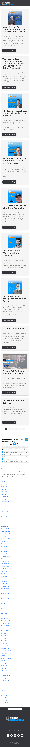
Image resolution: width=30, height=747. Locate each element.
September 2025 (6, 509)
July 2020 (4, 663)
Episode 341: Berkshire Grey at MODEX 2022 (13, 372)
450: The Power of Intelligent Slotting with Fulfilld (14, 298)
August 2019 (4, 690)
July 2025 (4, 514)
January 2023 (5, 588)
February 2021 (5, 645)
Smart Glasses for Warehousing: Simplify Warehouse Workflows (13, 29)
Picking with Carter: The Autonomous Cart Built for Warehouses (14, 160)
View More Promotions (15, 709)
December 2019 (5, 680)
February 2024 (5, 556)
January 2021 (5, 648)
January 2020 (5, 678)
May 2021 (3, 638)
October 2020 (5, 655)
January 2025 (5, 529)
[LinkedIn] (7, 433)
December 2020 (6, 650)
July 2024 (4, 544)
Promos (26, 728)
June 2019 (4, 695)
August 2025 (4, 511)
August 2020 (5, 660)
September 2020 (6, 658)
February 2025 (5, 526)
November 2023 (6, 563)
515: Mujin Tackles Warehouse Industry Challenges (12, 253)
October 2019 (5, 685)
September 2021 (6, 628)
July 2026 (4, 484)
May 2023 (4, 578)
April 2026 (4, 491)
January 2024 (5, 558)
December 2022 (6, 591)
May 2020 (4, 668)
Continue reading (9, 50)
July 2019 (3, 693)
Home (3, 728)
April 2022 (4, 611)
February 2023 (5, 586)
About (11, 730)
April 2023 (4, 581)
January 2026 (5, 499)
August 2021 (4, 631)
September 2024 (6, 539)
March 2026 (4, 494)
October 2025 (5, 506)
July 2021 (3, 633)
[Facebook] (1, 433)
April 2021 (4, 640)
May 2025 (4, 519)
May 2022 (4, 608)
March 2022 (4, 613)
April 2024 (4, 551)
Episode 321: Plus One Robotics (13, 402)
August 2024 (5, 541)
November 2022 (6, 593)
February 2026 (5, 496)
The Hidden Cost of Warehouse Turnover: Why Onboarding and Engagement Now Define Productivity (13, 63)
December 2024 (6, 531)
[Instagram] (5, 433)
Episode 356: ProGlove (13, 328)
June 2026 (4, 486)
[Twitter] (3, 433)
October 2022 (5, 596)
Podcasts (10, 728)
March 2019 (4, 703)
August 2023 (4, 571)
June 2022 (4, 606)
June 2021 (4, 636)
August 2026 (4, 481)
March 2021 (4, 643)
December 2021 (5, 621)
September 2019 (6, 688)
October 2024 (5, 536)
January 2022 (5, 618)
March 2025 (4, 524)
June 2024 (4, 546)
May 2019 (3, 698)
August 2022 (4, 601)
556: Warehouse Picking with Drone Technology (14, 207)
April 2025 (4, 521)
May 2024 (4, 548)
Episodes (18, 728)
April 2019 (4, 700)
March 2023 (4, 583)
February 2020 (5, 675)
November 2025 (6, 504)
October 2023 (5, 566)
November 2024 (6, 534)
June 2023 (4, 576)
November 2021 (5, 623)
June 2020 (4, 665)
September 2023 (6, 568)
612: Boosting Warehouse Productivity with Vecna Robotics (14, 113)
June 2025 (4, 516)
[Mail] (10, 433)
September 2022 (6, 598)
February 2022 (5, 616)
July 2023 (4, 573)
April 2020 (4, 670)
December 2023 (6, 561)
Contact (18, 730)
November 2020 (6, 653)
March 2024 (4, 553)
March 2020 (4, 673)
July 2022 (4, 603)
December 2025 (6, 501)
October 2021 (5, 626)
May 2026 (4, 489)
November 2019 (5, 683)
